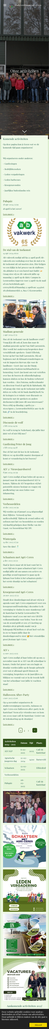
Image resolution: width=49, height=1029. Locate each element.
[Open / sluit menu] (5, 5)
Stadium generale (13, 331)
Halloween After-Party (16, 694)
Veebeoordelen (11, 504)
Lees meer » (8, 214)
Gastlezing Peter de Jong (17, 444)
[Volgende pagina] (34, 730)
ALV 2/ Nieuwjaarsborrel (17, 469)
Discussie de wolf (13, 422)
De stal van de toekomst (17, 250)
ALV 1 (6, 650)
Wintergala (9, 539)
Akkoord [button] (38, 1025)
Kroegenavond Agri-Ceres (18, 592)
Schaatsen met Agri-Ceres (18, 557)
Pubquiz (7, 201)
